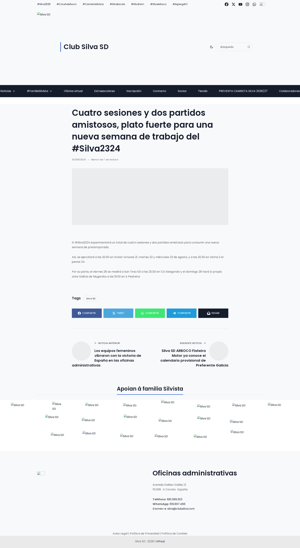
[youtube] (240, 4)
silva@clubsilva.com (181, 509)
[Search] (248, 47)
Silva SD (91, 298)
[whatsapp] (254, 4)
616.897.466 (177, 504)
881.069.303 (174, 499)
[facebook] (226, 4)
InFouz (160, 541)
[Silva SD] (21, 407)
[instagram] (247, 4)
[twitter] (233, 4)
